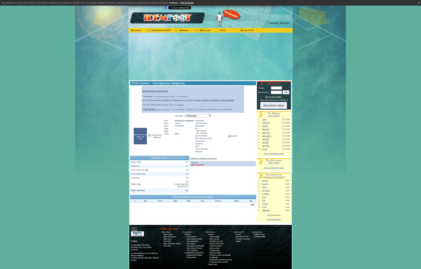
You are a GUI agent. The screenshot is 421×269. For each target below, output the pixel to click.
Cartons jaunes (216, 246)
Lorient (265, 204)
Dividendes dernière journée (221, 260)
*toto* (264, 119)
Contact (134, 228)
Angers (265, 181)
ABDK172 (266, 123)
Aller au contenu (136, 8)
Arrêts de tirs (215, 248)
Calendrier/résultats (274, 219)
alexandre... (267, 136)
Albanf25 (265, 129)
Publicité (134, 230)
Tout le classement (273, 215)
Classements (188, 232)
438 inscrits (284, 23)
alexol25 (265, 142)
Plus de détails (187, 3)
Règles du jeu (205, 30)
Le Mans (265, 194)
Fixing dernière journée (219, 262)
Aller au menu (148, 8)
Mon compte (159, 8)
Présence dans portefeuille (220, 255)
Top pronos (191, 243)
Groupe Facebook (242, 239)
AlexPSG (266, 146)
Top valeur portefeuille (195, 246)
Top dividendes (192, 241)
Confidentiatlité (259, 237)
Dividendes (214, 257)
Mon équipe (168, 234)
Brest (264, 187)
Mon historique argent (172, 243)
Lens (264, 197)
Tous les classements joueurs (274, 168)
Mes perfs (168, 239)
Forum (222, 30)
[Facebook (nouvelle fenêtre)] (166, 7)
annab (264, 149)
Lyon (264, 207)
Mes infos (167, 241)
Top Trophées (192, 250)
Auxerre (265, 184)
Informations (257, 232)
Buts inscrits (214, 239)
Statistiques (184, 30)
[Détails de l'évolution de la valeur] (203, 158)
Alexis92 (265, 139)
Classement (191, 257)
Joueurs (211, 234)
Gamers (188, 234)
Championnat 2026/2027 (161, 30)
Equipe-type (212, 264)
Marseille (265, 210)
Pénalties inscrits (216, 241)
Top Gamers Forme (194, 239)
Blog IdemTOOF (247, 30)
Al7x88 (265, 126)
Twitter (238, 241)
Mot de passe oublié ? (274, 97)
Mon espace (136, 30)
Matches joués (215, 253)
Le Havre (266, 191)
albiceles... (266, 133)
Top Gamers (191, 237)
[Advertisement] (210, 56)
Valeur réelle (214, 237)
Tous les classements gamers (274, 153)
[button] (286, 92)
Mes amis (167, 246)
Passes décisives (217, 243)
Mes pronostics (170, 237)
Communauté (239, 232)
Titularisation (215, 250)
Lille (263, 200)
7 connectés (274, 23)
